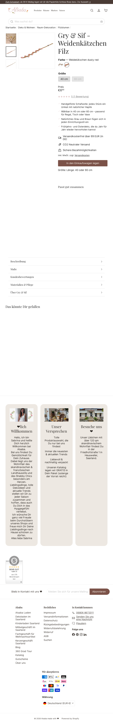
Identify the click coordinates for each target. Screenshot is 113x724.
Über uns (20, 663)
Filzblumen (63, 27)
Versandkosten (82, 155)
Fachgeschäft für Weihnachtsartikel (25, 635)
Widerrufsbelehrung (55, 628)
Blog (17, 647)
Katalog (19, 655)
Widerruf (48, 632)
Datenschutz (51, 620)
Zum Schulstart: (13, 2)
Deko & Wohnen (26, 27)
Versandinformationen (56, 616)
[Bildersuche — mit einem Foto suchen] (101, 21)
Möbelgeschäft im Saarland (25, 628)
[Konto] (98, 10)
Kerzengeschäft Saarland (24, 642)
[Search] (12, 21)
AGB (46, 636)
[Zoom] (37, 51)
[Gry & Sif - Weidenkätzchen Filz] (82, 204)
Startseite (11, 27)
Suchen (48, 640)
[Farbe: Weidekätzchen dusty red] (83, 197)
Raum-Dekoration (46, 27)
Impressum (50, 612)
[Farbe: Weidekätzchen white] (77, 197)
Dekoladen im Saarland (23, 618)
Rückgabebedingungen (56, 624)
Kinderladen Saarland (27, 623)
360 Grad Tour (23, 651)
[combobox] (56, 21)
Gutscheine (21, 659)
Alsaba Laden (23, 612)
